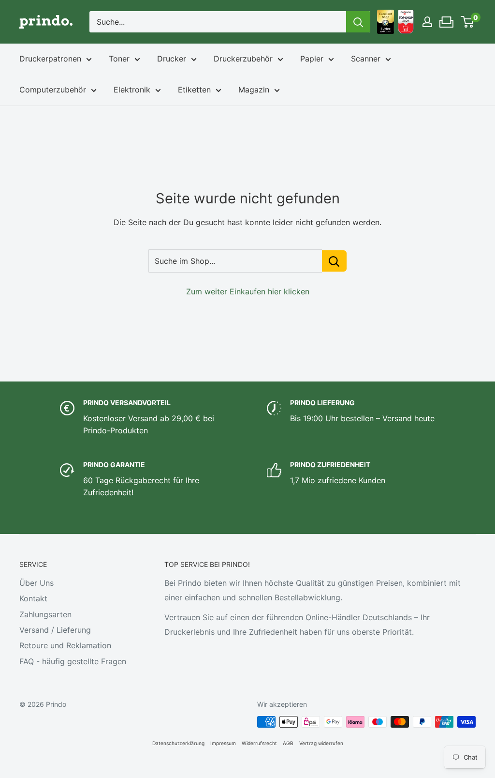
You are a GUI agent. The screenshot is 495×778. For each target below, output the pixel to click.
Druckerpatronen (50, 58)
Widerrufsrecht (259, 743)
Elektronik (132, 89)
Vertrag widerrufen (321, 743)
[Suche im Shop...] (334, 261)
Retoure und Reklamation (65, 645)
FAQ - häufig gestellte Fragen (72, 661)
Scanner (365, 58)
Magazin (253, 89)
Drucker (171, 58)
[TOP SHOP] (406, 22)
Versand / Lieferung (55, 630)
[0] (468, 22)
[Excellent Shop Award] (385, 22)
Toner (119, 58)
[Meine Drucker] (447, 19)
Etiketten (194, 89)
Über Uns (36, 583)
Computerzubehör (52, 89)
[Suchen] (358, 21)
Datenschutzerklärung (178, 743)
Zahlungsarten (45, 614)
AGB (288, 743)
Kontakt (33, 598)
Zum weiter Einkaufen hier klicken (247, 291)
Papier (311, 58)
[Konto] (427, 21)
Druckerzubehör (243, 58)
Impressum (223, 743)
